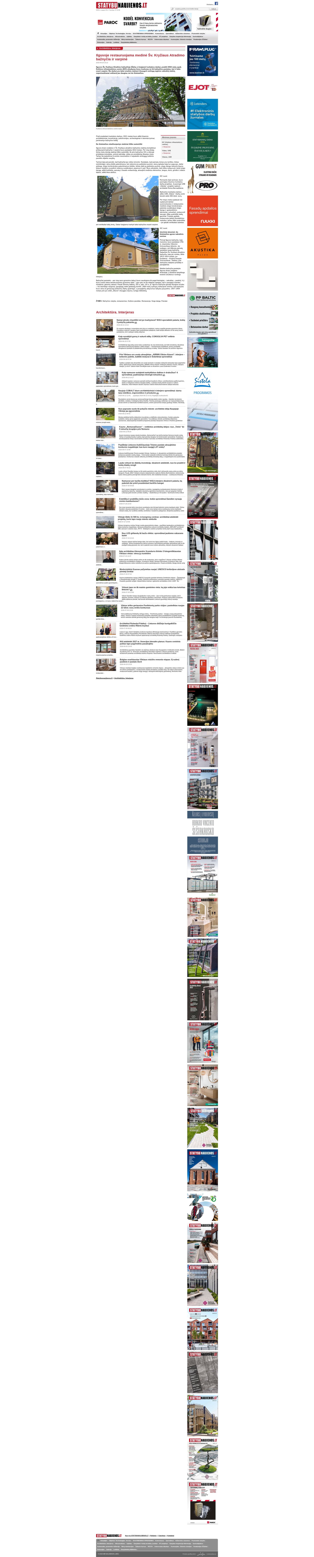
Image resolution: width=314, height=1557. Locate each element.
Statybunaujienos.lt (104, 678)
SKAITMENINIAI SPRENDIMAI (143, 33)
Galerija (109, 42)
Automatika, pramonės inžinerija (108, 39)
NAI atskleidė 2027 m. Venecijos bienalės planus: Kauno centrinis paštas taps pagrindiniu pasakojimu (150, 643)
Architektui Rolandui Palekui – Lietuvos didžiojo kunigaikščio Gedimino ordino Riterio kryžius (148, 624)
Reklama (210, 4)
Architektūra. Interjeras (105, 36)
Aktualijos (103, 33)
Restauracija (146, 301)
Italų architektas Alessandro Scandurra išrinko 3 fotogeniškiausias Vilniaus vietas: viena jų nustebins (150, 552)
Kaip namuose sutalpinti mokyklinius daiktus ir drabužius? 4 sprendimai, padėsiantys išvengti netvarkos (150, 374)
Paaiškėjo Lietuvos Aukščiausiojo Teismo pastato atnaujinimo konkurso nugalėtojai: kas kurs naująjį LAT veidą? (147, 446)
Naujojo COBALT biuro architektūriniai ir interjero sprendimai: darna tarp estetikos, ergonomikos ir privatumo (149, 392)
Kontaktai (170, 1536)
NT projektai (163, 36)
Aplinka (129, 36)
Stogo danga (155, 301)
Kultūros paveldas (134, 301)
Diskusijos (101, 42)
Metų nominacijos (127, 39)
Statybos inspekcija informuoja (180, 36)
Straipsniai (166, 147)
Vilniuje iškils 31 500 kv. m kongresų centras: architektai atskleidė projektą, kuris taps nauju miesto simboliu (148, 518)
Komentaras (159, 33)
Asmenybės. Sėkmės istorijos (181, 39)
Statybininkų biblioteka (129, 42)
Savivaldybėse (198, 36)
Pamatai (164, 301)
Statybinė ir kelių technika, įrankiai (145, 36)
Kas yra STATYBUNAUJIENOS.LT (136, 1536)
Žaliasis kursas (140, 39)
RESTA (150, 39)
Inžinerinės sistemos (182, 33)
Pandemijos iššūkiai (200, 39)
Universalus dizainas (161, 39)
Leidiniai (116, 42)
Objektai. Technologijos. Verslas (120, 33)
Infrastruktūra (120, 36)
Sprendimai (170, 33)
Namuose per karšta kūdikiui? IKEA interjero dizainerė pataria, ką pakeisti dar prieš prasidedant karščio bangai (152, 482)
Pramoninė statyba (198, 33)
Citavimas (161, 1536)
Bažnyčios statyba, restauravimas (115, 301)
